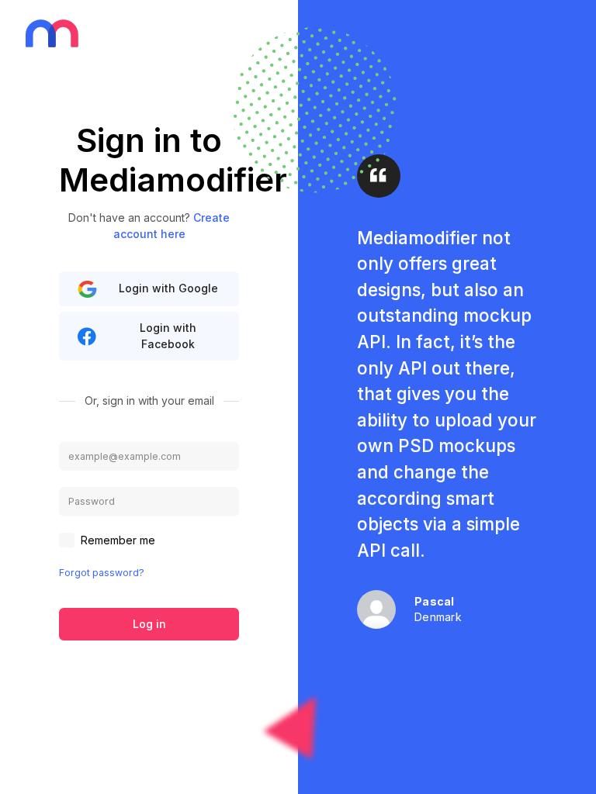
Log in (149, 623)
